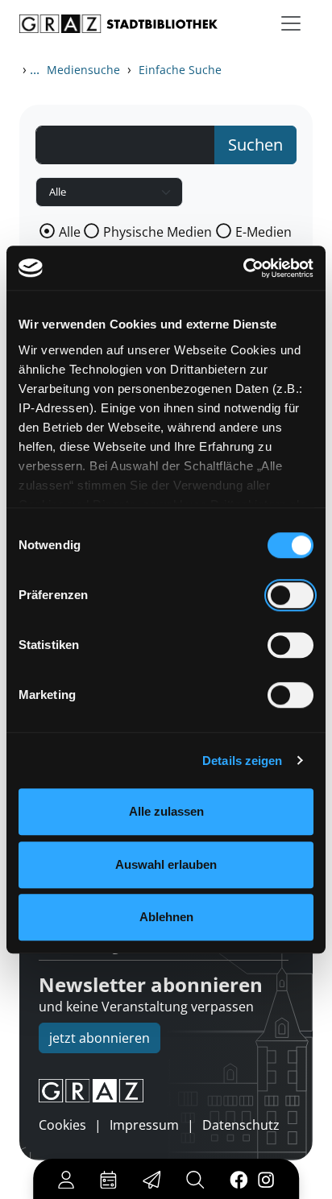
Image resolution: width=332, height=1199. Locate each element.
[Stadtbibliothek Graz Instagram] (266, 1179)
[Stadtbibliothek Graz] (118, 23)
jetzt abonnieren (99, 1038)
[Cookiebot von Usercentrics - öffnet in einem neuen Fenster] (242, 268)
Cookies (62, 1125)
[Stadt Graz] (166, 1091)
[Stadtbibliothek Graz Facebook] (239, 1179)
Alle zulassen (166, 811)
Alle (70, 232)
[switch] (290, 595)
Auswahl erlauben (166, 864)
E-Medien (263, 232)
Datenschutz (241, 1125)
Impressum (144, 1125)
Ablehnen (166, 917)
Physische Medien (157, 232)
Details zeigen (242, 760)
